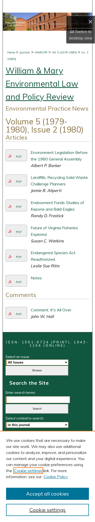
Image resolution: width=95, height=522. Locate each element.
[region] (47, 476)
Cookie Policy (56, 476)
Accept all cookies (47, 494)
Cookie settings (28, 470)
